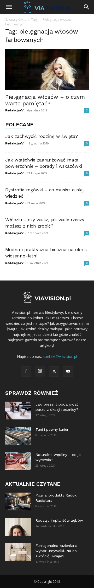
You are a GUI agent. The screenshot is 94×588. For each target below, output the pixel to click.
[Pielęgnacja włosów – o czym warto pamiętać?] (47, 69)
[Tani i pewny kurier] (18, 436)
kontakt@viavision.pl (60, 356)
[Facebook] (26, 371)
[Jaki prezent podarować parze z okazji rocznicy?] (18, 411)
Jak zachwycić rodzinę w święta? (41, 136)
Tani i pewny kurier (52, 429)
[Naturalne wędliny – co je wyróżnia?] (18, 461)
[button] (9, 7)
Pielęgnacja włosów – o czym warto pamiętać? (45, 100)
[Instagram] (40, 371)
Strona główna (15, 19)
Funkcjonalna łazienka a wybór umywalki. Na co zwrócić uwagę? (56, 550)
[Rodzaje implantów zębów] (18, 527)
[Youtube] (68, 371)
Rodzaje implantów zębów (59, 520)
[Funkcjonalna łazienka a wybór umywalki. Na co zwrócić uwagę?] (18, 552)
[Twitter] (54, 371)
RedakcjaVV (14, 110)
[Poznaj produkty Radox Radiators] (18, 502)
